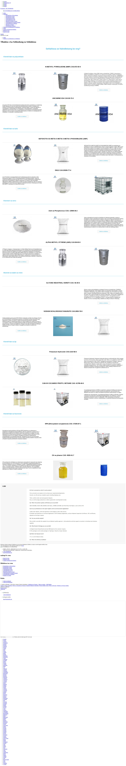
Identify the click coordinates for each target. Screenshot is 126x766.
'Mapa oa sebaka (41, 584)
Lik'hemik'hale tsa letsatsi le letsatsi (13, 22)
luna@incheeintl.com (7, 552)
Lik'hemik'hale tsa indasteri (11, 23)
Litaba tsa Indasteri (7, 581)
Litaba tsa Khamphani (7, 582)
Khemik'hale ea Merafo (10, 26)
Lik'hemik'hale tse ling (10, 18)
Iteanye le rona (6, 31)
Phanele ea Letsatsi (10, 24)
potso (23, 545)
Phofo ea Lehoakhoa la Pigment (19, 585)
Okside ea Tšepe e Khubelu (6, 585)
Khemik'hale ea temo (10, 16)
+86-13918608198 (7, 551)
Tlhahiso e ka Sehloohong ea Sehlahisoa (11, 27)
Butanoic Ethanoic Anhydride (32, 585)
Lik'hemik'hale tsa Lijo (10, 20)
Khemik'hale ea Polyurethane (12, 15)
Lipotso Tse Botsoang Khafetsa (9, 29)
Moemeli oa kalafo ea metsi (11, 21)
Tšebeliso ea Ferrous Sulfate (63, 585)
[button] (103, 90)
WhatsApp (3, 589)
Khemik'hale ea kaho (10, 17)
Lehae (4, 13)
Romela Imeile (4, 588)
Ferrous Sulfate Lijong (43, 585)
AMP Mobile (49, 584)
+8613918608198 (7, 594)
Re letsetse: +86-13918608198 (7, 8)
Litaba (4, 28)
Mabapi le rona (6, 30)
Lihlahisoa (5, 14)
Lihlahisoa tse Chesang (33, 584)
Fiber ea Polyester (52, 585)
